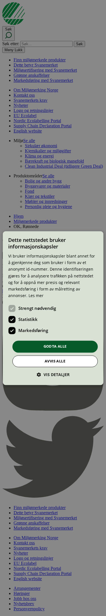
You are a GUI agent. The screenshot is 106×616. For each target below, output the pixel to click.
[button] (53, 374)
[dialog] (53, 308)
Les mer (36, 295)
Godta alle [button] (55, 346)
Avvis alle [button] (55, 361)
